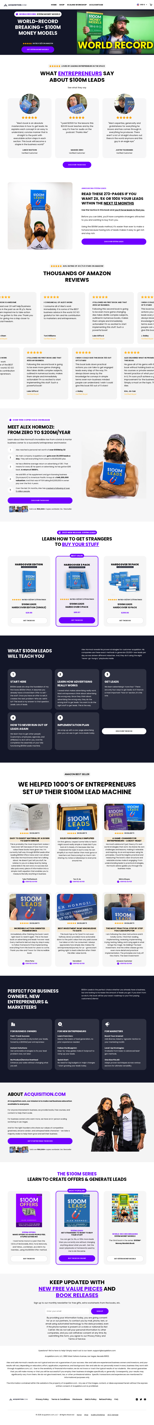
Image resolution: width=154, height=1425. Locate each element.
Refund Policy (105, 1399)
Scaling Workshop (77, 4)
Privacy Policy (42, 1399)
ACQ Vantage (96, 4)
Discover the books (40, 500)
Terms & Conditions (60, 1399)
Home (54, 4)
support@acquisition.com (104, 1350)
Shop (61, 4)
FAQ (116, 1399)
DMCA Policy (91, 1399)
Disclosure (77, 1399)
